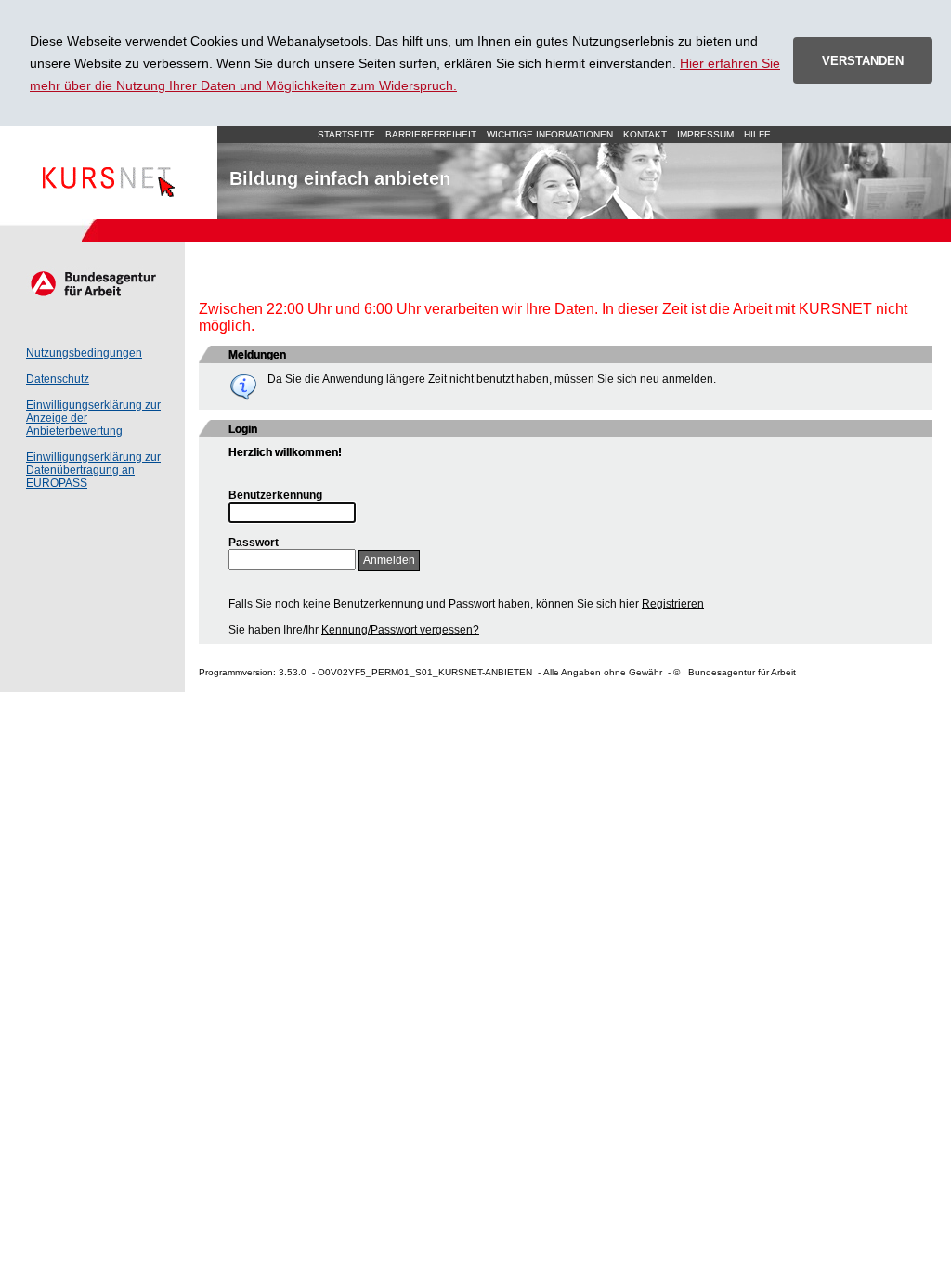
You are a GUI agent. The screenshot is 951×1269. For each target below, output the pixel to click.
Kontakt (645, 134)
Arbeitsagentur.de (92, 283)
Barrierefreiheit (430, 134)
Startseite (108, 172)
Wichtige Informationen (550, 134)
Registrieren (673, 603)
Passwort (253, 542)
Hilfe (757, 134)
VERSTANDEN (863, 61)
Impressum (705, 134)
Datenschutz (57, 379)
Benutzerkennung (275, 495)
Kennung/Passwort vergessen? (400, 629)
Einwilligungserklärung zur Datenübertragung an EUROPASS (93, 470)
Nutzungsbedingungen (84, 353)
